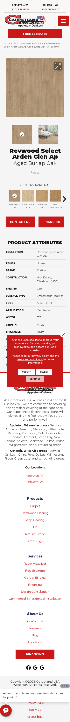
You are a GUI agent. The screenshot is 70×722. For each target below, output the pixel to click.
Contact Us (20, 222)
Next (64, 132)
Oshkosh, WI (35, 481)
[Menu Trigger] (63, 21)
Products (36, 43)
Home (7, 43)
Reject (44, 372)
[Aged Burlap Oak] (14, 196)
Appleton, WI (35, 475)
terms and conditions (30, 359)
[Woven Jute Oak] (42, 196)
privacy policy (40, 355)
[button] (35, 33)
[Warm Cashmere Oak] (55, 196)
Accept (26, 372)
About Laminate (21, 43)
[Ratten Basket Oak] (28, 196)
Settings (35, 379)
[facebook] (29, 667)
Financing (51, 222)
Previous (6, 132)
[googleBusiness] (35, 667)
